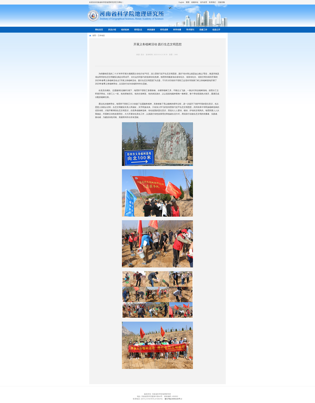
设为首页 (203, 2)
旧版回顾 (221, 2)
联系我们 (212, 2)
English (181, 2)
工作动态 (101, 35)
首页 (94, 35)
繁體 (187, 2)
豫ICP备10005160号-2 (173, 399)
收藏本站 (194, 2)
